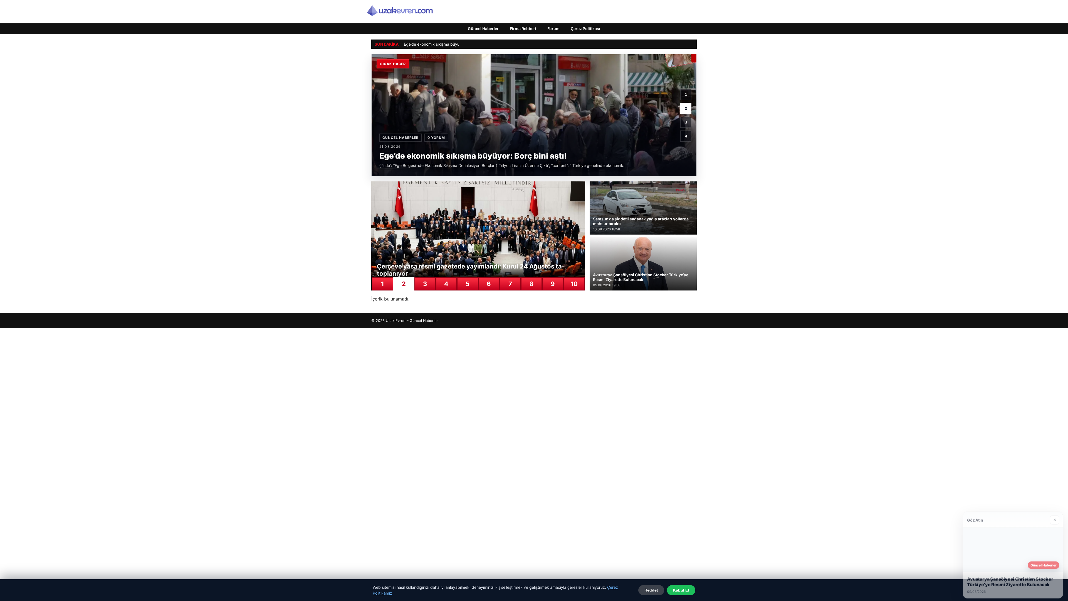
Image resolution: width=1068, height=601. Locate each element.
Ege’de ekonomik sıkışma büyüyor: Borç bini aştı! (448, 44)
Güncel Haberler (483, 28)
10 (574, 283)
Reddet (651, 590)
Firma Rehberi (523, 28)
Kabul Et (681, 590)
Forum (553, 28)
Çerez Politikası (585, 28)
